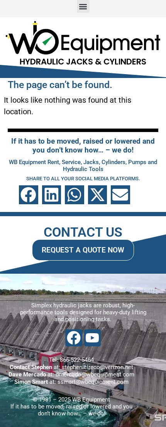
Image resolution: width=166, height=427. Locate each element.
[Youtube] (92, 337)
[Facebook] (73, 337)
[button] (83, 6)
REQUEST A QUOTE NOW (83, 250)
